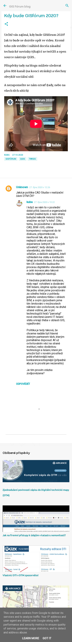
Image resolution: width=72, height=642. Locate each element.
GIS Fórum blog (20, 6)
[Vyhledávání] (67, 5)
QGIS (22, 159)
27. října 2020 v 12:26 (39, 187)
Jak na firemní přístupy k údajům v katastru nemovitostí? (34, 535)
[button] (6, 24)
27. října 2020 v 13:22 (44, 202)
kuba (30, 202)
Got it (47, 638)
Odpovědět (23, 383)
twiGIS (32, 159)
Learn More (30, 638)
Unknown (22, 187)
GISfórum (11, 159)
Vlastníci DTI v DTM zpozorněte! (20, 575)
